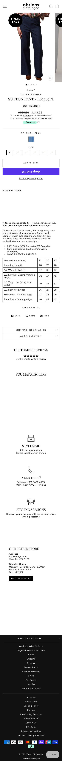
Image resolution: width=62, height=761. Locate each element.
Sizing (31, 675)
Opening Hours (31, 705)
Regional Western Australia (31, 650)
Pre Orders (31, 680)
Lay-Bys (31, 684)
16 (43, 152)
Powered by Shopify (31, 758)
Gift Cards (31, 727)
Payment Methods (31, 671)
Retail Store (31, 701)
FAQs (31, 654)
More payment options (31, 178)
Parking (31, 710)
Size (31, 147)
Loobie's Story (30, 94)
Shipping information (31, 330)
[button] (57, 6)
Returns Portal (31, 667)
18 (51, 152)
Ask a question (31, 336)
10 (17, 152)
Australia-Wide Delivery (31, 646)
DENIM (31, 139)
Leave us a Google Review (31, 735)
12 (26, 152)
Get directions (21, 578)
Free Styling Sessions (31, 714)
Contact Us (31, 722)
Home (30, 90)
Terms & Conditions (31, 688)
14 (34, 152)
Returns (31, 663)
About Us (31, 697)
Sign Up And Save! (30, 638)
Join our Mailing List (31, 731)
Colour (31, 133)
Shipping (27, 115)
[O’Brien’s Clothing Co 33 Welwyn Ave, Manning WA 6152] (31, 586)
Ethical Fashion (31, 718)
